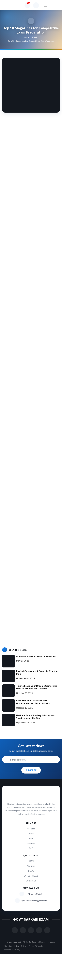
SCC (31, 848)
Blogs (34, 37)
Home (26, 37)
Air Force (31, 828)
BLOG (31, 871)
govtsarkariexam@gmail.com (34, 900)
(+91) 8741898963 (34, 894)
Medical (31, 843)
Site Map (8, 946)
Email (9, 603)
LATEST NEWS (31, 876)
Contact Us (31, 880)
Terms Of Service (36, 946)
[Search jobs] (36, 5)
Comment (12, 554)
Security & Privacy (12, 949)
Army (31, 833)
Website (10, 614)
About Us (31, 866)
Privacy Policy (20, 946)
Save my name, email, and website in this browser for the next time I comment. (29, 628)
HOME (31, 861)
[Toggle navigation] (45, 5)
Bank (31, 838)
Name (10, 591)
